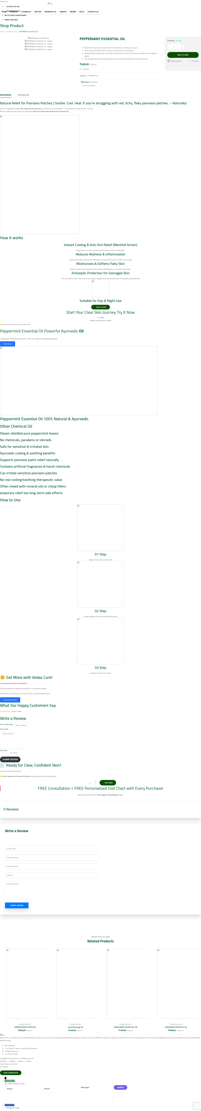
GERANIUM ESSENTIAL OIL (176, 1027)
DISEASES (14, 12)
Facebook (10, 1105)
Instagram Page (12, 1108)
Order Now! (7, 344)
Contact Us (93, 12)
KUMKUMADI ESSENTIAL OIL (125, 1027)
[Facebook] (5, 1105)
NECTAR (38, 12)
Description (5, 95)
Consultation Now (10, 700)
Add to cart (183, 55)
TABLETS (63, 12)
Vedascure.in (13, 1058)
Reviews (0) (23, 95)
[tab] (5, 95)
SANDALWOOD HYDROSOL (25, 1027)
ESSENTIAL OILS (11, 31)
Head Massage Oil (75, 1027)
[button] (100, 307)
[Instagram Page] (5, 1108)
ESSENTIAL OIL (50, 12)
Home (4, 12)
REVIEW (73, 12)
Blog (81, 12)
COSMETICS (26, 12)
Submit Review (10, 759)
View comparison (10, 1072)
